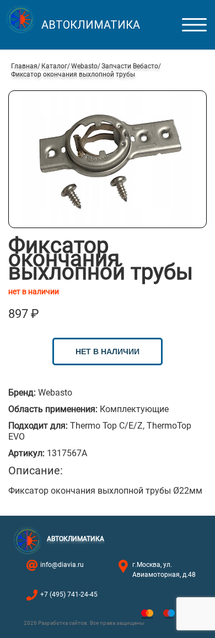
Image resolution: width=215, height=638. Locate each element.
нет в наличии (107, 351)
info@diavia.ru (62, 565)
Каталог (54, 66)
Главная (24, 66)
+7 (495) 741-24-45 (69, 594)
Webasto (84, 66)
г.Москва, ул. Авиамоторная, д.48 (164, 569)
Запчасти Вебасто (129, 66)
